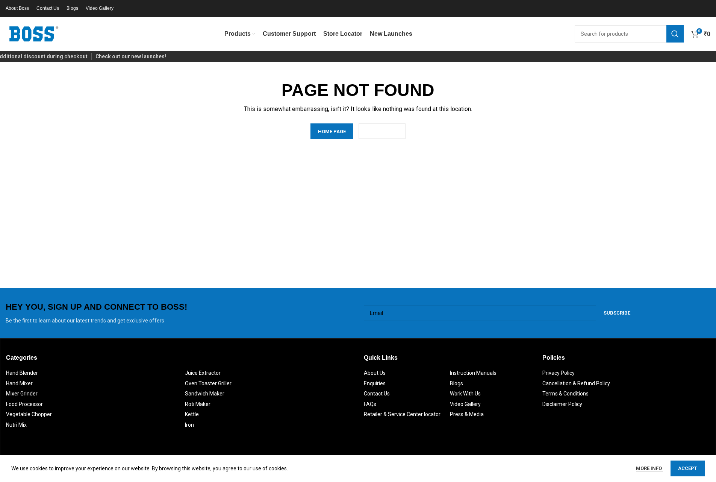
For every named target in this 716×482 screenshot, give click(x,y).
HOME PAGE (332, 131)
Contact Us (377, 394)
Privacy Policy (558, 373)
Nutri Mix (16, 425)
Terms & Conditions (565, 394)
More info (649, 468)
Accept (687, 468)
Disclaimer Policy (562, 404)
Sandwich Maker (204, 394)
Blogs (456, 383)
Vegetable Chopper (29, 414)
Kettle (192, 414)
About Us (375, 373)
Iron (189, 425)
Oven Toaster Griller (208, 383)
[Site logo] (34, 33)
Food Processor (24, 404)
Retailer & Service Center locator (402, 414)
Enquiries (375, 383)
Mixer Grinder (22, 394)
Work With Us (465, 394)
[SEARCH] (675, 34)
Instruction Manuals (473, 373)
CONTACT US (382, 131)
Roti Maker (197, 404)
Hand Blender (22, 373)
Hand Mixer (19, 383)
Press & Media (467, 414)
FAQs (370, 404)
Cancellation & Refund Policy (576, 383)
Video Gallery (465, 404)
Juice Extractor (203, 373)
